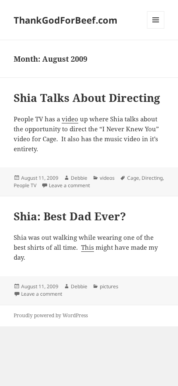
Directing (152, 177)
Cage (133, 177)
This (87, 247)
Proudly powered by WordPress (51, 315)
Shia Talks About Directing (87, 97)
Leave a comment (69, 185)
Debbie (79, 177)
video (70, 119)
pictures (109, 286)
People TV (25, 185)
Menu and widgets (155, 28)
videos (107, 177)
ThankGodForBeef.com (66, 20)
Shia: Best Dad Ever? (70, 216)
